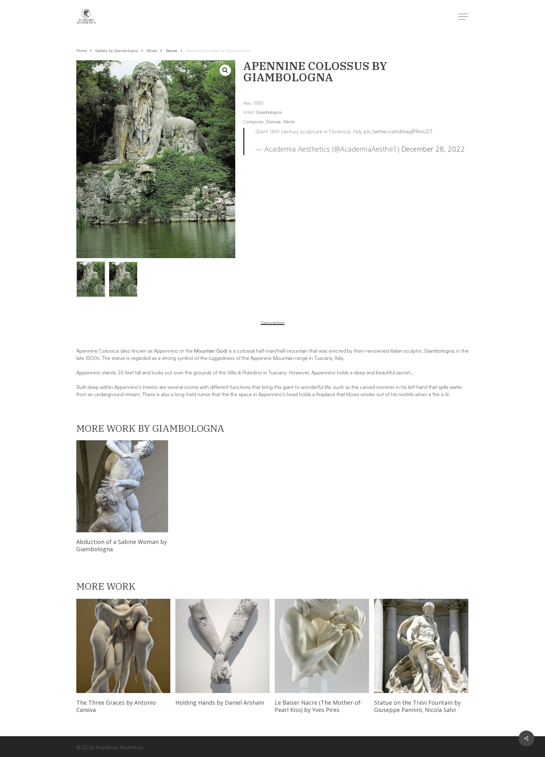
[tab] (273, 322)
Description (272, 323)
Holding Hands (219, 702)
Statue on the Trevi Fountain (417, 706)
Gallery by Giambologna (117, 50)
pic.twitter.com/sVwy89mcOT (398, 131)
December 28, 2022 (433, 148)
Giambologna (269, 112)
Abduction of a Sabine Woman (121, 545)
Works (152, 50)
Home (81, 50)
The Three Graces (116, 706)
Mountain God (210, 351)
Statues (171, 50)
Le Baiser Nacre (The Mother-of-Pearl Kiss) (318, 706)
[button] (225, 70)
